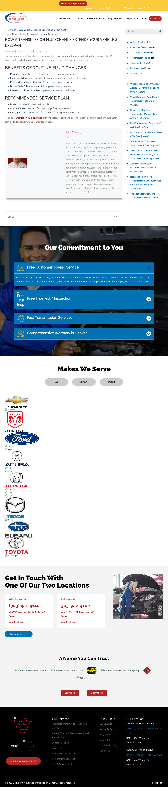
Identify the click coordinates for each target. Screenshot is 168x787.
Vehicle (133, 73)
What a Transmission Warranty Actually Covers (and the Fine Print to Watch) (145, 88)
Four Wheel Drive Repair (63, 753)
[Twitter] (161, 782)
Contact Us (104, 751)
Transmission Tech (139, 63)
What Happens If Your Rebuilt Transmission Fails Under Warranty (144, 101)
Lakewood (68, 599)
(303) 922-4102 (133, 764)
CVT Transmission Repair (64, 759)
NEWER (117, 217)
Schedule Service (18, 634)
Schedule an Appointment (73, 3)
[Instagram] (157, 782)
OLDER (10, 217)
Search (158, 31)
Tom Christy (43, 51)
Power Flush (58, 748)
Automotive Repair (139, 42)
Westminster (17, 599)
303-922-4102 (75, 605)
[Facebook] (152, 782)
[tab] (84, 268)
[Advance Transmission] (16, 18)
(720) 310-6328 (103, 8)
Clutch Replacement (62, 764)
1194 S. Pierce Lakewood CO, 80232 (144, 754)
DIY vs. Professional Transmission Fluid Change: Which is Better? (37, 30)
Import (111, 382)
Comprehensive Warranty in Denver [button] (56, 333)
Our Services (105, 724)
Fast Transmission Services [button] (49, 317)
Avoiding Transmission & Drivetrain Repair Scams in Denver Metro (143, 167)
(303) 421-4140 (24, 605)
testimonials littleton (140, 52)
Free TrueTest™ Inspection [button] (48, 298)
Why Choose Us (107, 734)
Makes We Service (108, 729)
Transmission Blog (108, 745)
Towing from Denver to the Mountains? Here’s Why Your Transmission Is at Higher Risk (144, 154)
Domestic (84, 382)
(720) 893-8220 (145, 8)
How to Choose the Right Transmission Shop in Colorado (32, 34)
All (56, 382)
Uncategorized (137, 68)
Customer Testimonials (141, 47)
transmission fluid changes (28, 117)
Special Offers (106, 740)
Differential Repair (60, 743)
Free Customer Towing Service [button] (52, 267)
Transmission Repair (140, 58)
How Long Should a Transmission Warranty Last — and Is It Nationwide (145, 114)
